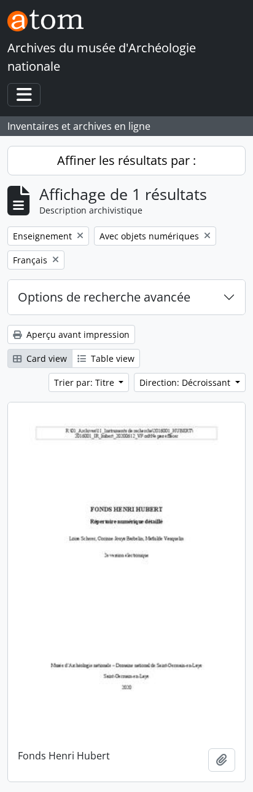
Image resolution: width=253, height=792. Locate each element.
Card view (45, 358)
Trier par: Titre (85, 382)
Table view (111, 358)
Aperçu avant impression (77, 334)
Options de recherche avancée (104, 297)
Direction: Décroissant (186, 382)
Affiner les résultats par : (126, 160)
